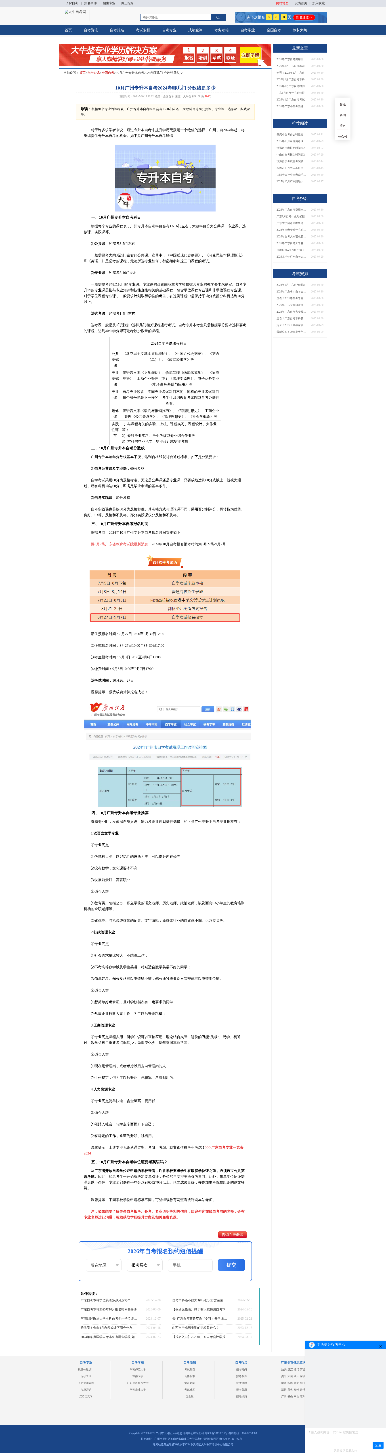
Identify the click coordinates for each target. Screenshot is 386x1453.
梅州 (296, 1389)
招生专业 (109, 3)
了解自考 (72, 3)
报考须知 (241, 1396)
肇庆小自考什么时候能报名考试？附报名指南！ (292, 134)
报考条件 (241, 1376)
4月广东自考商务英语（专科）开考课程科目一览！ (200, 1318)
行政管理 (86, 1376)
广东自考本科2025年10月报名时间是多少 (109, 1309)
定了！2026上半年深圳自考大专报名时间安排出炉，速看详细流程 (292, 325)
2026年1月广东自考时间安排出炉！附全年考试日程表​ (292, 86)
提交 (231, 1265)
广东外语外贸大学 (138, 1383)
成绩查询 (195, 30)
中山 (296, 1396)
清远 (284, 1389)
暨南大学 (137, 1376)
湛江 (290, 1369)
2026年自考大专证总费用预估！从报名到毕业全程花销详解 (292, 236)
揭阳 (284, 1376)
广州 (284, 1396)
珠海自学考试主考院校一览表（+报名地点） (292, 161)
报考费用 (241, 1389)
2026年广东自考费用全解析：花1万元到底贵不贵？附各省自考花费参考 (292, 59)
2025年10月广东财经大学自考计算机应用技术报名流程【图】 (292, 181)
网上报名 (127, 3)
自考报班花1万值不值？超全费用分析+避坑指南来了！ (292, 250)
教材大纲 (300, 30)
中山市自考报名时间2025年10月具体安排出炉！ (292, 154)
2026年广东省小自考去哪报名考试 (292, 291)
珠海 (290, 1383)
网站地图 (282, 3)
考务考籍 (221, 30)
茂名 (290, 1389)
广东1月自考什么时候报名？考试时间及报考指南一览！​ (292, 92)
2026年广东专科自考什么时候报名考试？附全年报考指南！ (292, 305)
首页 (68, 30)
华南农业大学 (138, 1389)
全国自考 (274, 30)
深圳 (302, 1376)
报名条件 (90, 3)
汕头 (284, 1369)
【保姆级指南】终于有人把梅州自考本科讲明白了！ (200, 1309)
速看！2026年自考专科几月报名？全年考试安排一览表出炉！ (292, 298)
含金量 (190, 1396)
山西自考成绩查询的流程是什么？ (195, 1327)
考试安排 (143, 30)
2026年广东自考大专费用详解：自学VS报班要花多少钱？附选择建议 (292, 311)
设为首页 (301, 3)
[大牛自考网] (75, 12)
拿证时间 (189, 1383)
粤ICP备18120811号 (216, 1433)
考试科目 (189, 1369)
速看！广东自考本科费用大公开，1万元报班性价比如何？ (292, 318)
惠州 (302, 1396)
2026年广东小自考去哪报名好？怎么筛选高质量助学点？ (292, 106)
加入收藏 (318, 3)
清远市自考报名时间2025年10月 (292, 147)
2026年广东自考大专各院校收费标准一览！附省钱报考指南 (292, 243)
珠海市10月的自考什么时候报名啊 (292, 168)
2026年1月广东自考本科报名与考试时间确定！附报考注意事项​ (292, 79)
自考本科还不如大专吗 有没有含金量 (197, 1300)
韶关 (296, 1383)
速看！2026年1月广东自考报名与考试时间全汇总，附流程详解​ (292, 72)
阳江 (302, 1383)
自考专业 (169, 30)
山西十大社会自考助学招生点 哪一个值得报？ (292, 174)
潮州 (284, 1383)
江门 (296, 1369)
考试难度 (189, 1389)
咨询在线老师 (232, 1235)
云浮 (302, 1389)
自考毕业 (248, 30)
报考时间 (241, 1369)
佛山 (290, 1396)
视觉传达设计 (86, 1369)
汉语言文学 (86, 1396)
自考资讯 (91, 30)
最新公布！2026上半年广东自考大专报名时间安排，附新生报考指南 (292, 331)
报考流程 (241, 1383)
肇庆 (296, 1376)
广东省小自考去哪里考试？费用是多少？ (292, 223)
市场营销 (86, 1389)
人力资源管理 (86, 1383)
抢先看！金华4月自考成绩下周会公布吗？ (109, 1327)
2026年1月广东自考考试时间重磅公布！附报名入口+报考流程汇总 (292, 99)
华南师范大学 (138, 1369)
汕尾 (290, 1376)
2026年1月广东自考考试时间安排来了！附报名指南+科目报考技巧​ (292, 66)
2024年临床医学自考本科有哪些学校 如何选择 (109, 1337)
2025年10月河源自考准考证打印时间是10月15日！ (292, 141)
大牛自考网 (190, 96)
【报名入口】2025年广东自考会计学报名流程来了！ (200, 1337)
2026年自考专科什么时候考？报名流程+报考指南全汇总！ (292, 229)
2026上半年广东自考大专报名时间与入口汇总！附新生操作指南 (292, 256)
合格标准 (189, 1376)
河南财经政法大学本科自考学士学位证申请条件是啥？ (109, 1318)
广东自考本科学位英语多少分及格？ (106, 1300)
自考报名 (117, 30)
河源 (302, 1369)
